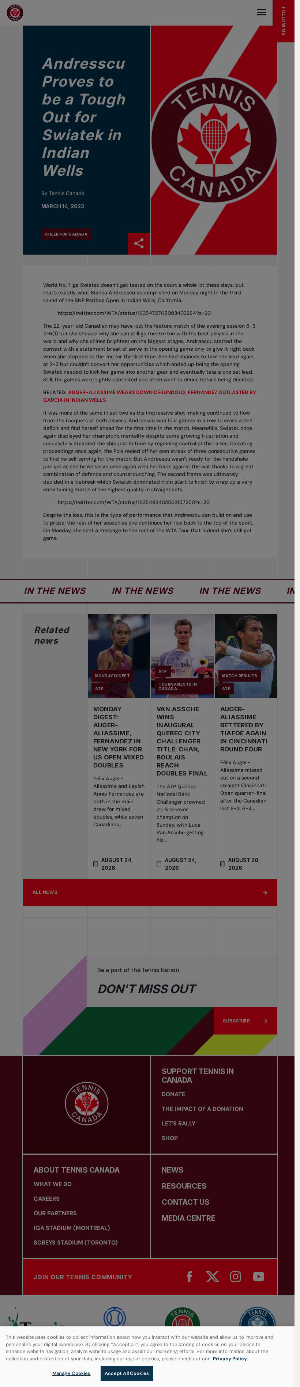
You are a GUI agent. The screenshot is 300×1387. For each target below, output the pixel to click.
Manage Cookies (71, 1373)
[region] (147, 1356)
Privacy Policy (230, 1359)
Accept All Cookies (127, 1373)
